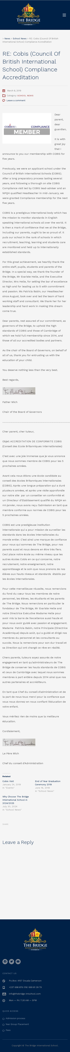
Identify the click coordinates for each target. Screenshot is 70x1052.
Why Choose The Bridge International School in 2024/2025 (15, 799)
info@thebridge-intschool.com (25, 994)
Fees (8, 1030)
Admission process (15, 1018)
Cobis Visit (8, 781)
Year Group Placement (17, 1024)
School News (25, 95)
